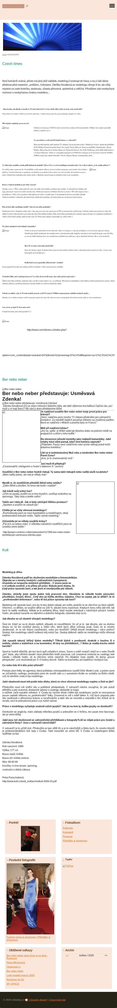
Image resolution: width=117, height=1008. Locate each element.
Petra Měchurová (16, 962)
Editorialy (68, 828)
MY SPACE (13, 984)
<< (67, 955)
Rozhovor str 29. (15, 979)
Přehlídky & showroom (75, 840)
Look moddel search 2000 (21, 975)
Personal (68, 836)
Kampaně (68, 832)
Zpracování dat (57, 1000)
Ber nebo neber (15, 971)
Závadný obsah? (38, 1000)
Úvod (4, 55)
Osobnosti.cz (14, 967)
